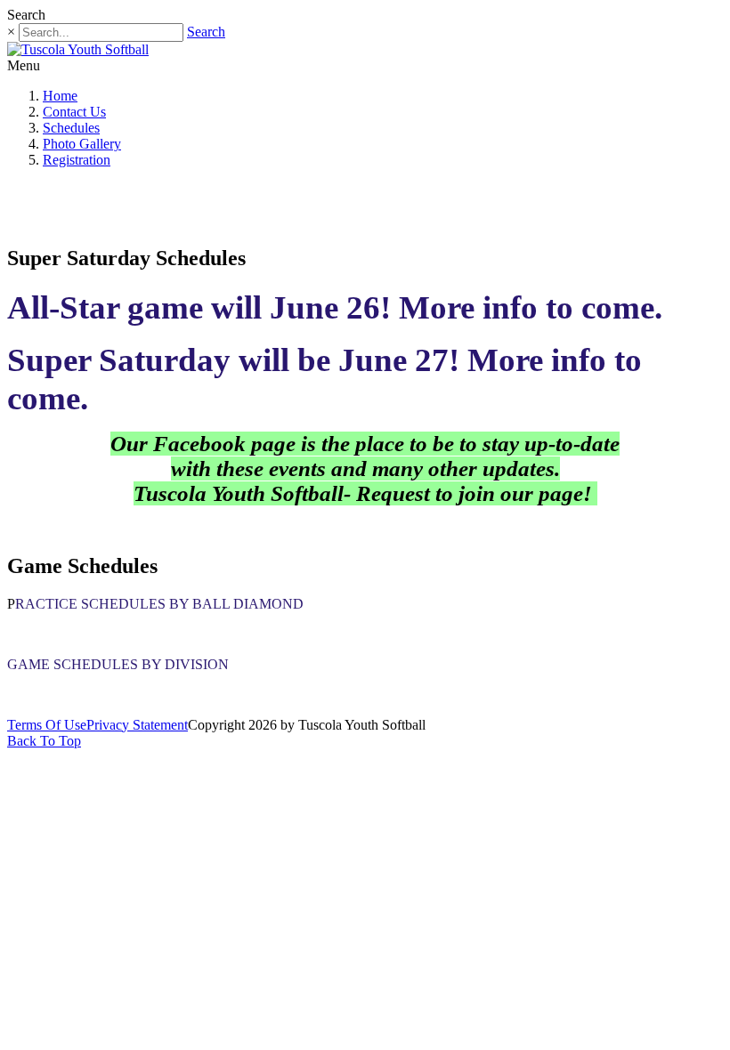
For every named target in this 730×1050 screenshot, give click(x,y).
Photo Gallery (82, 143)
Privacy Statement (137, 724)
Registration (76, 159)
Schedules (71, 127)
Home (60, 95)
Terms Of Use (46, 724)
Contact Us (74, 111)
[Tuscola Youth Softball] (78, 49)
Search (206, 31)
